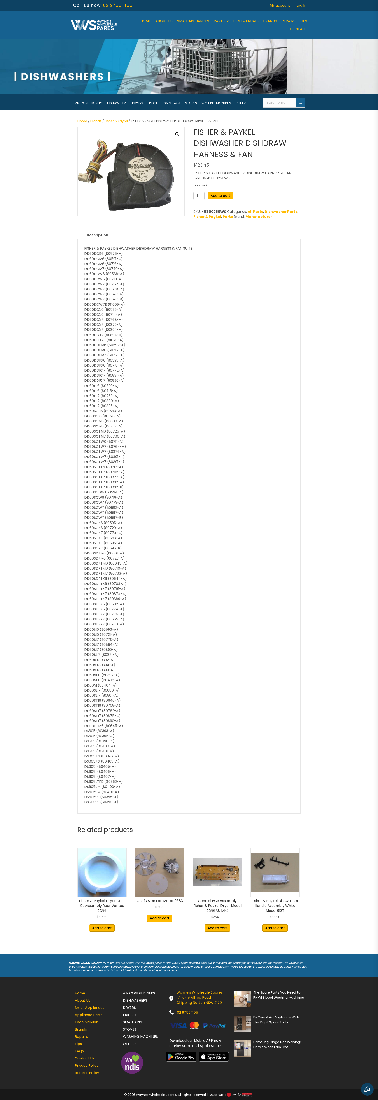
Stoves (191, 103)
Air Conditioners (89, 103)
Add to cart (220, 195)
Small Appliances (193, 21)
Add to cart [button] (102, 927)
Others (241, 103)
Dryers (137, 103)
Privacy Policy (86, 1065)
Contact (298, 29)
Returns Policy (87, 1072)
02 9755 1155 (118, 5)
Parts (219, 21)
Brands (270, 21)
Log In (301, 5)
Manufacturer (258, 216)
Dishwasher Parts (281, 211)
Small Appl (172, 103)
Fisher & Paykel (116, 121)
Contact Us (84, 1058)
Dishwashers (117, 103)
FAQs (79, 1051)
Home (145, 21)
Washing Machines (216, 103)
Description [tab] (97, 235)
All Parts (255, 211)
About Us (164, 21)
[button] (227, 21)
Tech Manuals (245, 21)
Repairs (288, 21)
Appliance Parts (88, 1014)
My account (280, 5)
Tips (303, 21)
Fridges (153, 103)
